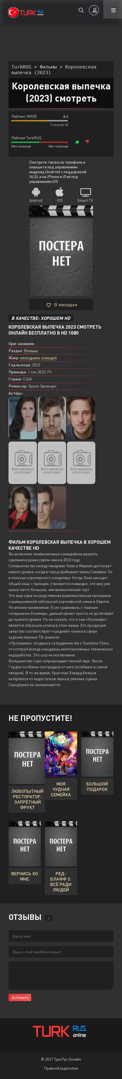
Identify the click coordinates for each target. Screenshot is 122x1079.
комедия (49, 357)
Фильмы (31, 350)
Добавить (19, 997)
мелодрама (30, 357)
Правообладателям (61, 1068)
